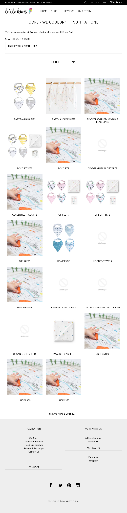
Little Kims (73, 501)
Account (100, 2)
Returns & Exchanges (34, 448)
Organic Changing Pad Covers (102, 307)
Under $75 (63, 400)
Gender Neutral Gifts (24, 214)
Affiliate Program (93, 438)
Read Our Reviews (34, 445)
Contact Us (33, 451)
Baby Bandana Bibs (24, 119)
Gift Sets (63, 214)
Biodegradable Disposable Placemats (102, 120)
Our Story (84, 10)
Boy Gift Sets (24, 168)
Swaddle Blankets (63, 354)
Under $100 (102, 354)
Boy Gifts (63, 168)
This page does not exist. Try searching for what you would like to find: (39, 32)
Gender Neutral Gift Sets (102, 168)
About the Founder (34, 441)
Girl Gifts (24, 261)
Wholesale (93, 441)
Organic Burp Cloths (63, 307)
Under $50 (24, 400)
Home (44, 10)
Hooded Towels (102, 261)
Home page (63, 261)
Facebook (93, 457)
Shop (54, 10)
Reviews (69, 10)
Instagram (93, 460)
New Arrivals (24, 307)
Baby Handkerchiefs (63, 119)
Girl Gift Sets (102, 214)
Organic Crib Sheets (24, 354)
